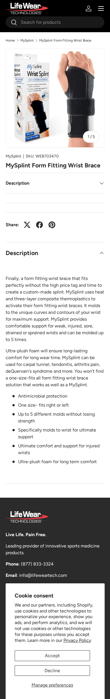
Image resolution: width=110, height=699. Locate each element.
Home (10, 40)
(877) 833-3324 (37, 564)
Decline (52, 670)
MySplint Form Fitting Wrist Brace (65, 40)
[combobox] (55, 22)
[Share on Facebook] (39, 225)
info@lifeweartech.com (43, 575)
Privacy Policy (77, 640)
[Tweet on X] (27, 225)
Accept (52, 655)
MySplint (27, 40)
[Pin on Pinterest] (52, 225)
